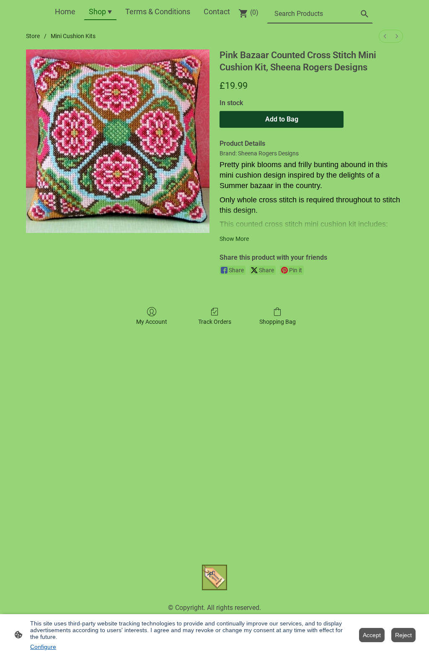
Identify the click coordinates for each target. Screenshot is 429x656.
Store (33, 36)
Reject (403, 635)
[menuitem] (385, 36)
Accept (372, 635)
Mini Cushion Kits (73, 36)
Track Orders (214, 321)
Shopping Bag (277, 321)
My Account (151, 321)
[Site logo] (214, 577)
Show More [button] (234, 238)
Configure (43, 646)
